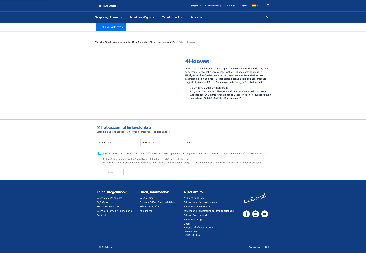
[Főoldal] (107, 6)
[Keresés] (267, 17)
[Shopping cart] (267, 5)
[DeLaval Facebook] (246, 213)
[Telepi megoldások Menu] (121, 17)
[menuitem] (109, 17)
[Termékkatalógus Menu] (153, 17)
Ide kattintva (109, 162)
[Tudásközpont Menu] (182, 17)
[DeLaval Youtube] (264, 213)
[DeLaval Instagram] (255, 213)
